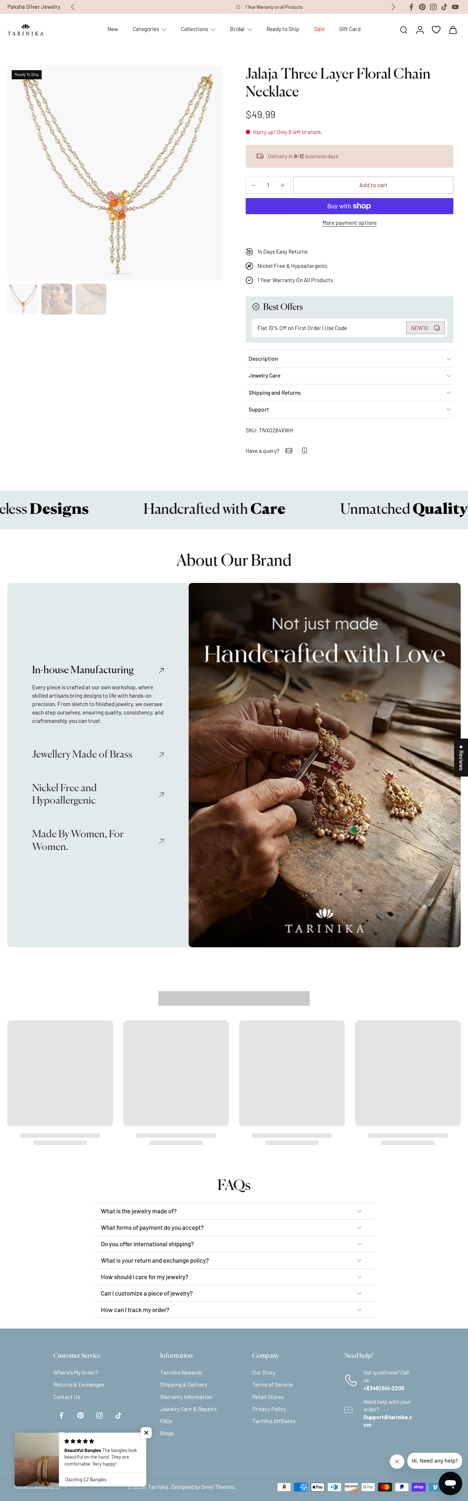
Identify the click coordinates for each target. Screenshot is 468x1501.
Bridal (237, 29)
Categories (146, 29)
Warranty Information (186, 1396)
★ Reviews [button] (461, 757)
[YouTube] (455, 7)
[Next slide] (393, 7)
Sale (319, 29)
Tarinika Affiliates (273, 1420)
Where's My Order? (75, 1372)
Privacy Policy (269, 1408)
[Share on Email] (289, 451)
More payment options (349, 223)
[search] (404, 29)
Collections (194, 29)
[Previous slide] (72, 7)
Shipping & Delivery (183, 1384)
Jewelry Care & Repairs (188, 1408)
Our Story (263, 1372)
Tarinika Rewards (181, 1372)
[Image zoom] (114, 173)
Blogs (167, 1433)
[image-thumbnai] (22, 299)
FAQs (166, 1420)
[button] (373, 185)
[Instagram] (433, 7)
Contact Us (66, 1396)
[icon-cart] (453, 29)
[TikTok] (444, 7)
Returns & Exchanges (78, 1384)
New (112, 29)
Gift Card (350, 29)
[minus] (253, 185)
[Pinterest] (422, 7)
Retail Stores (268, 1396)
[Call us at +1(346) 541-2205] (304, 450)
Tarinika (158, 1486)
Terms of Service (272, 1384)
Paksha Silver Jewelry (33, 6)
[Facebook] (411, 7)
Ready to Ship (283, 29)
